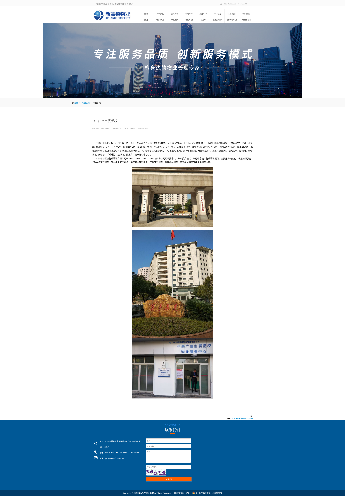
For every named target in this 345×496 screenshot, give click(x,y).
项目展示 (86, 102)
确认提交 (169, 479)
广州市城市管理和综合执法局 (242, 418)
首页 (75, 102)
